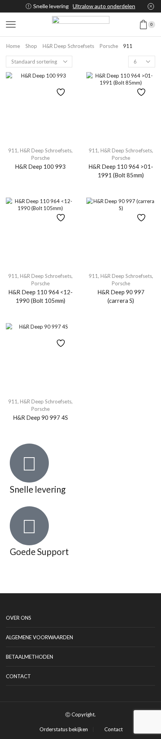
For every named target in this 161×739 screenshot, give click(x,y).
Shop (31, 46)
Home (13, 46)
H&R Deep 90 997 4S (40, 417)
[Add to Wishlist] (62, 88)
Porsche (109, 46)
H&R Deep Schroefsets (68, 46)
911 (13, 150)
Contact (113, 729)
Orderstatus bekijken (63, 729)
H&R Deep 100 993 (40, 166)
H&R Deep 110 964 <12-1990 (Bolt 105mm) (40, 296)
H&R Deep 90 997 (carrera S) (121, 296)
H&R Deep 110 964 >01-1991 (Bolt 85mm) (120, 171)
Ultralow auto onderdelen (104, 6)
